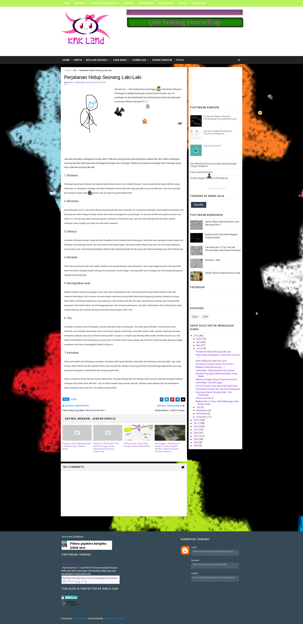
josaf (193, 547)
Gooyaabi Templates (114, 618)
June (199, 348)
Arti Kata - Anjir (212, 260)
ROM (205, 316)
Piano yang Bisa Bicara (201, 172)
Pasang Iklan (165, 3)
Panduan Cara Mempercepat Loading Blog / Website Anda (76, 446)
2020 (196, 433)
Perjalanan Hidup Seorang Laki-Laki (213, 351)
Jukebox (129, 3)
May (198, 345)
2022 (196, 439)
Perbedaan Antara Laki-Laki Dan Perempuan (218, 389)
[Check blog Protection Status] (69, 597)
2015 (196, 335)
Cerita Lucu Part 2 (204, 398)
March (199, 339)
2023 (196, 442)
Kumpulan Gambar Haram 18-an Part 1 (215, 364)
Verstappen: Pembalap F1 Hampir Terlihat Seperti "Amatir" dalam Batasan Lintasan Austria (167, 447)
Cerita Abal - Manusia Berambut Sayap (215, 370)
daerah (81, 210)
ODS (72, 219)
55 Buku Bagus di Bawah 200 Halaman (209, 178)
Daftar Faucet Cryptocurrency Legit (222, 273)
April (198, 342)
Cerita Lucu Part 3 (212, 145)
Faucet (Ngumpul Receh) (105, 3)
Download (139, 60)
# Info (74, 399)
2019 (196, 429)
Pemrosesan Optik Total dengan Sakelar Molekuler (137, 444)
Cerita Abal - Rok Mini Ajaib (209, 382)
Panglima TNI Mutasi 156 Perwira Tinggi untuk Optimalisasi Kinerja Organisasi (106, 447)
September (202, 410)
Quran (195, 316)
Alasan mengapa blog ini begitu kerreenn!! (216, 379)
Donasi (182, 3)
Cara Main (119, 60)
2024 (196, 445)
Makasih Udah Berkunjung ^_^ (210, 367)
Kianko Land (199, 3)
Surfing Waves (221, 188)
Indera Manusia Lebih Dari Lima (211, 361)
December (201, 417)
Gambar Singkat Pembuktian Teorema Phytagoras (217, 132)
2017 (196, 423)
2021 (196, 436)
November (201, 413)
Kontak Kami (146, 3)
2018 (196, 426)
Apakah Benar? (70, 564)
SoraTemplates (80, 618)
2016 (196, 420)
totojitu (194, 573)
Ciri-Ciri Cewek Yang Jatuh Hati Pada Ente (216, 386)
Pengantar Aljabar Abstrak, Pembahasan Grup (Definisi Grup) (220, 117)
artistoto (195, 560)
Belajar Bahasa (96, 60)
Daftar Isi (80, 3)
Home (66, 3)
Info (75, 70)
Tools (180, 60)
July (198, 407)
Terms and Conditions (72, 536)
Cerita (78, 60)
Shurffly (198, 204)
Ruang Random (162, 60)
